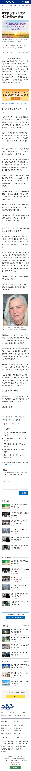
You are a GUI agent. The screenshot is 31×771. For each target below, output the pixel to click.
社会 (6, 733)
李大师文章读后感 (14, 420)
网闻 (9, 733)
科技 (2, 730)
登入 (27, 1)
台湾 (26, 5)
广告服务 (16, 715)
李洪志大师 (9, 417)
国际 (19, 5)
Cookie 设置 (15, 767)
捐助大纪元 (23, 715)
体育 (2, 733)
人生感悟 (4, 744)
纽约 (15, 725)
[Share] (11, 509)
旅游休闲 (19, 749)
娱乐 (9, 730)
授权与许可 (16, 712)
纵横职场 (19, 746)
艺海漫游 (4, 751)
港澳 (9, 728)
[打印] (19, 53)
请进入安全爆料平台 (15, 617)
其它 (20, 733)
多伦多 (21, 728)
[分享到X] (11, 53)
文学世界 (10, 744)
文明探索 (10, 741)
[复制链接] (15, 52)
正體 (22, 1)
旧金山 (21, 725)
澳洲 (15, 733)
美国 (15, 5)
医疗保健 (19, 744)
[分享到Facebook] (3, 53)
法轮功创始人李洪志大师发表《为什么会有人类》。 (15, 103)
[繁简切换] (27, 53)
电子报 (3, 712)
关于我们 (9, 712)
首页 (3, 5)
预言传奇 (10, 749)
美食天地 (25, 746)
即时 (7, 5)
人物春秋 (10, 746)
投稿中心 (10, 715)
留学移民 (25, 741)
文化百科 (4, 741)
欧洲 (20, 730)
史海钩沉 (4, 746)
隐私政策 (4, 715)
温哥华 (16, 730)
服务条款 (22, 712)
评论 (22, 5)
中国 (11, 5)
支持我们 (15, 696)
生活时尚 (25, 744)
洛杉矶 (16, 728)
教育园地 (4, 749)
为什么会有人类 (19, 417)
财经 (6, 730)
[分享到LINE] (7, 53)
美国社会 (7, 9)
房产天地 (19, 741)
